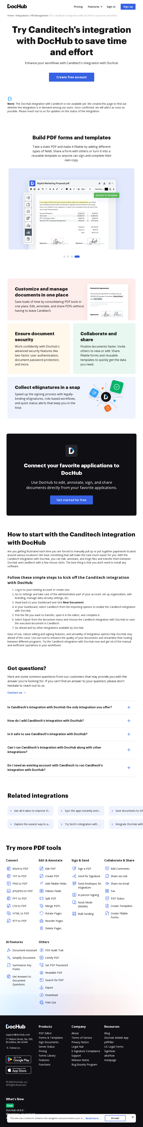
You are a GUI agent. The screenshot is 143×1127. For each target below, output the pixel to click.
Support (76, 1055)
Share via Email (120, 883)
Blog (107, 1033)
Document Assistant (24, 950)
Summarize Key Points (21, 967)
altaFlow (109, 1055)
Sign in (111, 6)
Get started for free (71, 500)
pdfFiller (109, 1042)
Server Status (47, 1046)
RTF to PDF (19, 921)
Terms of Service (82, 1037)
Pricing (78, 6)
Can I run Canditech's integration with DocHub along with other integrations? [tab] (54, 750)
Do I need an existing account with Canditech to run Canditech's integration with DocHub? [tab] (55, 767)
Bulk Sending (85, 914)
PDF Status (117, 898)
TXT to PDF (19, 876)
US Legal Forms (113, 1046)
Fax (113, 891)
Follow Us (15, 1047)
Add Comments (120, 868)
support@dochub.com (18, 1034)
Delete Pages (53, 928)
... (92, 1118)
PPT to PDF (19, 898)
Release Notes (80, 1060)
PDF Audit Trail (54, 950)
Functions (44, 1064)
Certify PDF (52, 957)
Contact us (14, 692)
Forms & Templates (51, 1037)
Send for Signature (89, 876)
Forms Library (47, 1055)
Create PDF (52, 876)
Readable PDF (53, 972)
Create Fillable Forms (119, 915)
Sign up (128, 6)
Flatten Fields (53, 891)
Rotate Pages (53, 913)
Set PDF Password (56, 965)
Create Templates (121, 906)
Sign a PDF (84, 868)
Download (51, 995)
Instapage (110, 1060)
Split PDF (50, 898)
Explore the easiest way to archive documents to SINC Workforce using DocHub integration (34, 824)
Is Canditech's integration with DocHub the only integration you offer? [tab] (59, 707)
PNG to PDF (19, 883)
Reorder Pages (54, 921)
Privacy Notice (80, 1042)
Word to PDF (20, 868)
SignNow (109, 1051)
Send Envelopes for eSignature (89, 885)
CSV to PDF (19, 906)
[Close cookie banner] (133, 1117)
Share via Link (119, 876)
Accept (115, 1118)
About (75, 1033)
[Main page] (17, 7)
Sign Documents (49, 1042)
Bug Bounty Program (84, 1064)
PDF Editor (45, 1033)
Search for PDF (54, 980)
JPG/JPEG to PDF (22, 891)
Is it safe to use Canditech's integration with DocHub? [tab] (47, 734)
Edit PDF (50, 868)
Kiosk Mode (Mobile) (85, 904)
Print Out (50, 1002)
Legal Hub (78, 1046)
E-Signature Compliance (86, 1051)
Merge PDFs (52, 906)
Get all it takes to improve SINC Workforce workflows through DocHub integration (34, 810)
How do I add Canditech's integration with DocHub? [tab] (45, 720)
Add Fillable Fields (55, 883)
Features (93, 6)
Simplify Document (23, 957)
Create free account (71, 77)
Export (49, 987)
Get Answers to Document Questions (21, 980)
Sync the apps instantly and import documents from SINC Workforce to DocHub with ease (84, 810)
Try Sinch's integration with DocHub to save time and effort (84, 824)
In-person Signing (88, 895)
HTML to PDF (20, 913)
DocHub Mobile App (116, 1037)
